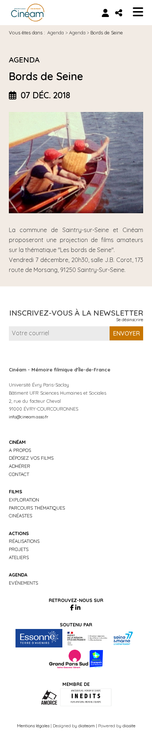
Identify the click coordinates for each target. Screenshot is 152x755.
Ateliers (19, 557)
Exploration (24, 500)
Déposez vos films (31, 458)
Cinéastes (20, 515)
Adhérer (19, 466)
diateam (86, 725)
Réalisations (24, 541)
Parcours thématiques (37, 508)
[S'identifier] (105, 12)
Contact (19, 474)
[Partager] (118, 12)
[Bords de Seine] (76, 162)
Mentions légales (33, 725)
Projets (18, 549)
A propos (20, 450)
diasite (128, 725)
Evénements (23, 583)
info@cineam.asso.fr (28, 416)
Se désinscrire (129, 319)
